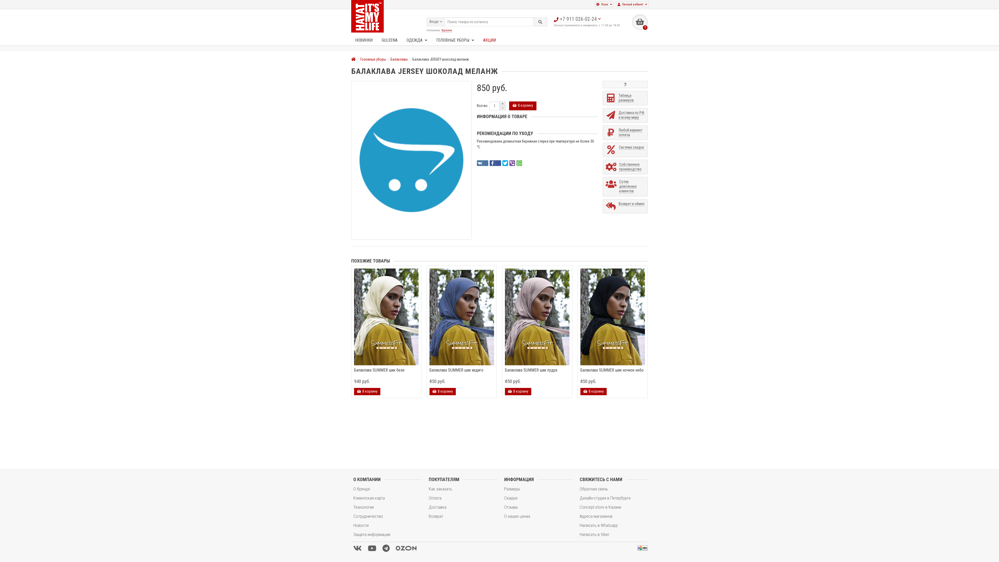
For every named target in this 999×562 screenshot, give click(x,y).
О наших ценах (517, 516)
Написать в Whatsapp (599, 525)
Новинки (364, 40)
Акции (489, 40)
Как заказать (440, 488)
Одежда (415, 40)
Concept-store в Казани (600, 507)
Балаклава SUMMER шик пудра (531, 370)
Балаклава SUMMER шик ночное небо (612, 370)
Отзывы (511, 507)
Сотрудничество (368, 516)
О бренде (361, 488)
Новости (361, 525)
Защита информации (371, 534)
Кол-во (482, 106)
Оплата (435, 498)
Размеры (512, 488)
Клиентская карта (369, 498)
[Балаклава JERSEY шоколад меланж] (411, 160)
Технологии (363, 507)
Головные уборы (453, 40)
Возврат (436, 516)
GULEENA (390, 40)
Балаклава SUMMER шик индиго (456, 370)
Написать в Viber (594, 534)
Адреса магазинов (596, 516)
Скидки (510, 498)
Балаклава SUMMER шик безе (379, 370)
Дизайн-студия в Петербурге (605, 498)
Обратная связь (594, 488)
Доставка (437, 507)
